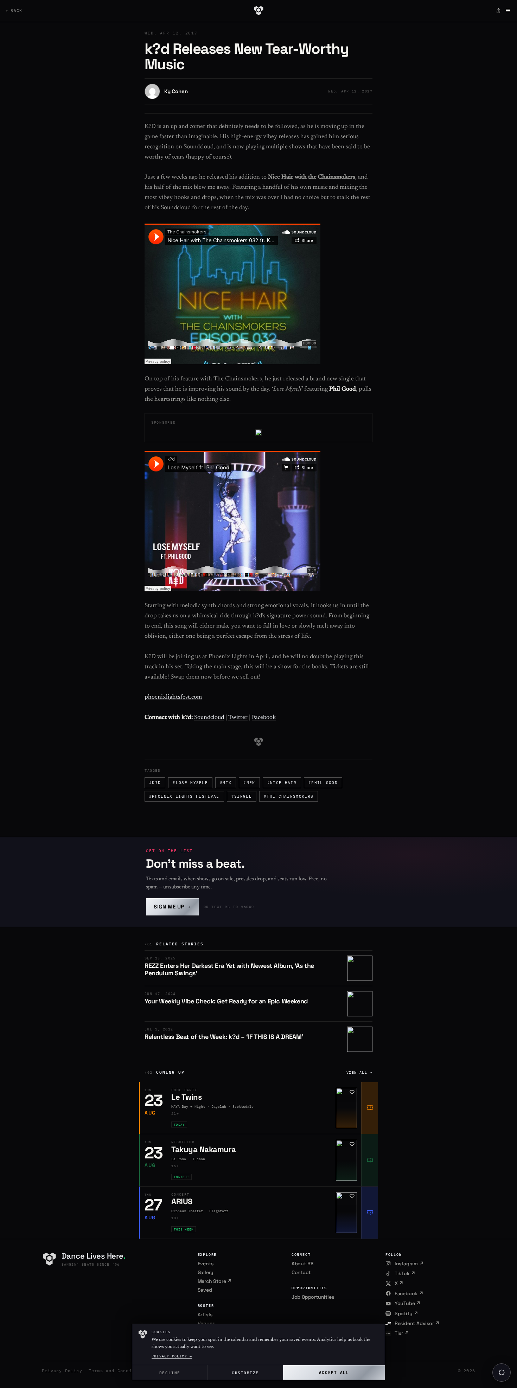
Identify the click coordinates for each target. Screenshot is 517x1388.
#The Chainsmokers (288, 796)
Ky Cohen (175, 91)
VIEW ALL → (359, 1072)
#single (241, 796)
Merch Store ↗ (215, 1281)
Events (205, 1263)
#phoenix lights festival (184, 796)
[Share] (498, 10)
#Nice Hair (281, 782)
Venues (206, 1323)
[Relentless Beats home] (258, 10)
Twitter (238, 718)
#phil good (323, 782)
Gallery (206, 1272)
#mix (225, 782)
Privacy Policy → (172, 1356)
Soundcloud (209, 718)
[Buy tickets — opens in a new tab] (369, 1108)
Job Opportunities (313, 1297)
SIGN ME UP (172, 906)
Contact (301, 1272)
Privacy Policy (62, 1370)
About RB (302, 1263)
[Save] (352, 1092)
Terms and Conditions (117, 1370)
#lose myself (190, 782)
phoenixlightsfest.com (173, 697)
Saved (205, 1290)
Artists (205, 1314)
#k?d (155, 782)
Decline (169, 1372)
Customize (245, 1372)
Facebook (264, 718)
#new (249, 782)
